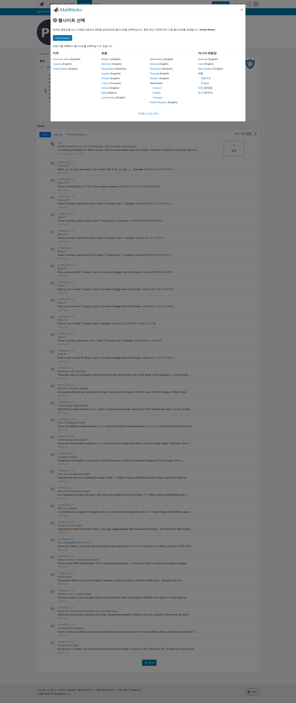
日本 (200, 88)
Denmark (106, 64)
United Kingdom (158, 102)
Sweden (154, 78)
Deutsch (157, 88)
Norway (154, 64)
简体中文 (206, 78)
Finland (105, 78)
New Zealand (205, 68)
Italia (104, 92)
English (157, 92)
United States (60, 68)
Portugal (154, 73)
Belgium (105, 59)
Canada (57, 64)
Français (157, 97)
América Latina (61, 59)
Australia (203, 59)
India (201, 64)
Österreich (155, 68)
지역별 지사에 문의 (148, 113)
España (105, 73)
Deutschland (108, 68)
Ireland (105, 88)
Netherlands (156, 59)
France (105, 83)
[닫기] (241, 9)
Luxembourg (108, 97)
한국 (200, 92)
